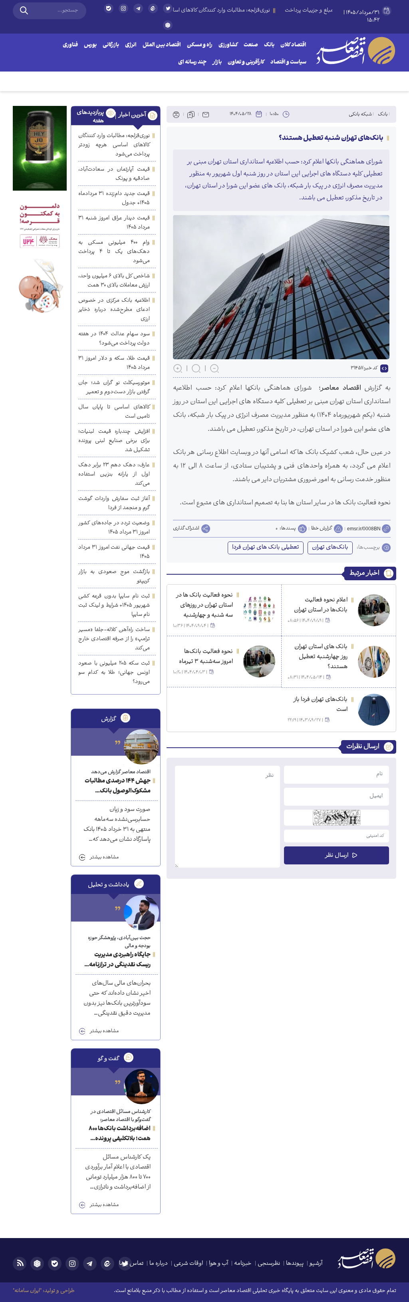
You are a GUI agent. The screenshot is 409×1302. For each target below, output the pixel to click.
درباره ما (158, 1264)
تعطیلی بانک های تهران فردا (265, 548)
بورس (90, 45)
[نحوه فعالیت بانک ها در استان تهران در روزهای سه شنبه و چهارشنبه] (259, 610)
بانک (269, 45)
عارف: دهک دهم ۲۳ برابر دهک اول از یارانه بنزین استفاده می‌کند (114, 474)
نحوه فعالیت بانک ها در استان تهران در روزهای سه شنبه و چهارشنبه (204, 606)
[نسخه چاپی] (176, 114)
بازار (217, 62)
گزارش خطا (321, 528)
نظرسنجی (269, 1264)
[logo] (355, 50)
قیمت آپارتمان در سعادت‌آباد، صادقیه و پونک (114, 174)
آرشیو (316, 1264)
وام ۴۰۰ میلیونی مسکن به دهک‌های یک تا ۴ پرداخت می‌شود (114, 252)
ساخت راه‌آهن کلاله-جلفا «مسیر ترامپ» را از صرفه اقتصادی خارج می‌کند (114, 639)
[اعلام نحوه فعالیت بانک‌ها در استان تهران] (374, 610)
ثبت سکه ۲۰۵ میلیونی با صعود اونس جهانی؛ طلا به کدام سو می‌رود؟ (114, 673)
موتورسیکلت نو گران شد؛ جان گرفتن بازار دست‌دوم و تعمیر (114, 387)
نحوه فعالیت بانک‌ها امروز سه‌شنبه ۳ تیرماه (206, 657)
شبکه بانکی (360, 114)
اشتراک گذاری (186, 529)
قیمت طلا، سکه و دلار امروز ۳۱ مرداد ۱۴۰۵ (114, 363)
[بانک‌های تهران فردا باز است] (374, 710)
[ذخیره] (191, 114)
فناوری (70, 45)
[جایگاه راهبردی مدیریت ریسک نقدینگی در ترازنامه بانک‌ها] (141, 913)
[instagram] (123, 8)
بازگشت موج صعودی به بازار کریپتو (114, 576)
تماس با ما (131, 1264)
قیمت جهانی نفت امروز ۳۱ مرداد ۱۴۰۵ (114, 552)
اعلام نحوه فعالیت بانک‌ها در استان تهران (320, 605)
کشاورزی (228, 45)
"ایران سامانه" (27, 1291)
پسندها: (288, 529)
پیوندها (295, 1264)
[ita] (153, 8)
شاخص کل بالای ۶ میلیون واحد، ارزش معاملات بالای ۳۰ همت (114, 281)
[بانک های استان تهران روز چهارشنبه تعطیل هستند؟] (374, 662)
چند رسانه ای (192, 62)
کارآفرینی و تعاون (246, 62)
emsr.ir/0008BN (364, 529)
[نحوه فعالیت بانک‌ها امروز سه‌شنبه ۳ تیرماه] (259, 661)
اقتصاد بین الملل (162, 45)
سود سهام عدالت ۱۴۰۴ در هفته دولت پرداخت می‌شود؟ (114, 339)
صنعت (251, 45)
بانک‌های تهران (330, 548)
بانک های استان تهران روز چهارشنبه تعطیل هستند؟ (320, 657)
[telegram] (138, 8)
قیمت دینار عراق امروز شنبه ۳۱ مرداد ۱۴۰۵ (114, 223)
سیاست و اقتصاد (288, 62)
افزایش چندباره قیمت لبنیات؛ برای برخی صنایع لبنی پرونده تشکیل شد (114, 441)
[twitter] (168, 12)
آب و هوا (218, 1264)
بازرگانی (111, 45)
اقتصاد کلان (293, 45)
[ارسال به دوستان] (206, 114)
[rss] (19, 1263)
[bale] (108, 8)
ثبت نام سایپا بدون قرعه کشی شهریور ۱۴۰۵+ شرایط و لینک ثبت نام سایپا (114, 605)
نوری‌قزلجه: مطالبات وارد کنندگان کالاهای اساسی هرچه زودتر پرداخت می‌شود (114, 145)
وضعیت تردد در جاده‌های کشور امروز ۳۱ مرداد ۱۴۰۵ (114, 528)
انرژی (131, 45)
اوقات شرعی (188, 1264)
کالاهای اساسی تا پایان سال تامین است (114, 412)
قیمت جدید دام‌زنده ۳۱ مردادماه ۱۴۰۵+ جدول (114, 198)
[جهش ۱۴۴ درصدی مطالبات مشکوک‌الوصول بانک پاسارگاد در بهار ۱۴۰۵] (141, 747)
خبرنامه (243, 1264)
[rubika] (168, 25)
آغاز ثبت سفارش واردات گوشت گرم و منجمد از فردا (114, 503)
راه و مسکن (199, 45)
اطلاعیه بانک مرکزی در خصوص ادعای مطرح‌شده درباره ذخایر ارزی (114, 310)
